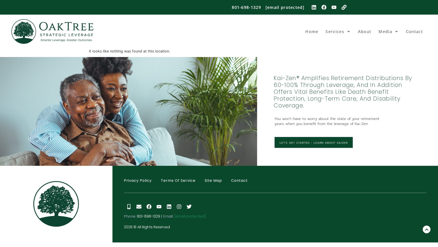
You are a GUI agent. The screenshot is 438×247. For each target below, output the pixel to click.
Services (335, 31)
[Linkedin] (314, 7)
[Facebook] (324, 7)
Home (311, 31)
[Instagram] (179, 207)
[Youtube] (334, 7)
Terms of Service (178, 180)
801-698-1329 (246, 7)
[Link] (344, 7)
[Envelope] (139, 207)
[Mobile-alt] (129, 207)
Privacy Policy (138, 180)
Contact (414, 31)
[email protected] (190, 216)
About (364, 31)
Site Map (213, 180)
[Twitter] (189, 207)
